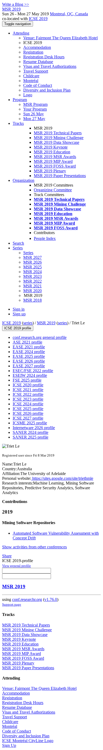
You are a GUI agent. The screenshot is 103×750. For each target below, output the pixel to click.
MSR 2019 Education (52, 152)
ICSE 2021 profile (28, 389)
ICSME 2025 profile (30, 423)
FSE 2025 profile (27, 380)
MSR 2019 (46, 323)
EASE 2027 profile (29, 366)
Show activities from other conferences (34, 547)
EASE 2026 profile (29, 361)
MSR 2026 (32, 262)
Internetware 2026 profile (34, 427)
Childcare (31, 76)
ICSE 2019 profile (17, 328)
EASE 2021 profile (29, 347)
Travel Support (35, 71)
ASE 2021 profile (27, 342)
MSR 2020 (32, 290)
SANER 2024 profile (30, 432)
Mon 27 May (34, 118)
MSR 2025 (32, 267)
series (27, 323)
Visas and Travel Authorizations (49, 66)
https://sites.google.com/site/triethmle (62, 478)
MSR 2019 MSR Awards (55, 156)
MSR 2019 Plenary (50, 171)
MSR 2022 (32, 281)
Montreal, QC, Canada (69, 14)
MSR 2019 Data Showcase (56, 142)
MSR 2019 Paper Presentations (60, 175)
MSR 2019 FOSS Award (55, 166)
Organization (23, 180)
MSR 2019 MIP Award (53, 161)
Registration (33, 52)
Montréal (30, 80)
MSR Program (35, 104)
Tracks (18, 123)
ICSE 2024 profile (28, 404)
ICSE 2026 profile (28, 413)
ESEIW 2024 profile (30, 375)
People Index (45, 238)
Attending (21, 33)
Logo (27, 95)
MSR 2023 (32, 276)
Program (20, 99)
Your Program (35, 109)
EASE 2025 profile (29, 356)
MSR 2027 (32, 257)
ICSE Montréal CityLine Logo (27, 740)
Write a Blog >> (15, 4)
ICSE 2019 (38, 18)
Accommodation (37, 47)
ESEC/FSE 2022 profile (33, 370)
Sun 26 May (33, 114)
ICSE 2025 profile (28, 408)
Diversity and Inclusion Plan (47, 90)
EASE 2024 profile (29, 351)
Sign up (19, 314)
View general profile (16, 566)
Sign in (19, 309)
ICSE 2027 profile (28, 418)
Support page (11, 604)
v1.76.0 (50, 599)
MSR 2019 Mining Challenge (58, 137)
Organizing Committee (53, 190)
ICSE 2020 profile (28, 385)
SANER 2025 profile (30, 437)
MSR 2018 (32, 300)
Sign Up (9, 745)
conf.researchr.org (27, 599)
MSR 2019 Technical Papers (58, 133)
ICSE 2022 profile (28, 394)
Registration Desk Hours (43, 57)
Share (7, 556)
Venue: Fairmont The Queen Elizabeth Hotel (60, 38)
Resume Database (38, 61)
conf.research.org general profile (40, 337)
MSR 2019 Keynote (51, 147)
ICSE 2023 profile (28, 399)
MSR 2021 (32, 286)
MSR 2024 (32, 271)
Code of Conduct (37, 85)
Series (28, 252)
